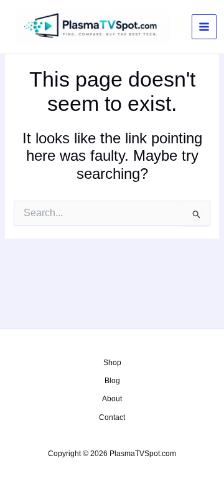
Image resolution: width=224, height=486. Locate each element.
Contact (112, 417)
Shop (112, 362)
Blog (112, 380)
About (112, 398)
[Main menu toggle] (204, 26)
